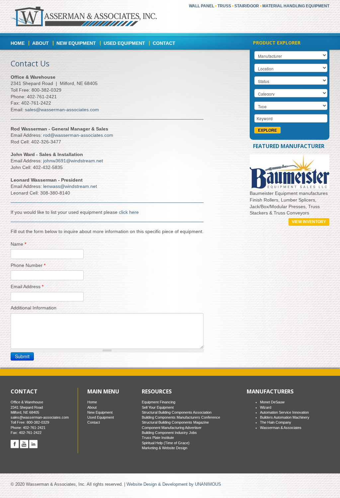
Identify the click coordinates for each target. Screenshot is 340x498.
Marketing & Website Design (164, 448)
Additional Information (33, 307)
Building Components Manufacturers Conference (181, 417)
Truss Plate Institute (158, 438)
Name (18, 244)
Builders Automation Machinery (284, 417)
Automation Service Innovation (284, 412)
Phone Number (28, 265)
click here (129, 212)
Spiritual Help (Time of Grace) (166, 443)
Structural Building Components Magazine (175, 422)
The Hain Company (275, 422)
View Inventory (309, 221)
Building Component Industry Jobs (169, 433)
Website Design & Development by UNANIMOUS (174, 484)
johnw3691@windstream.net (73, 160)
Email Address (27, 286)
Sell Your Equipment (158, 407)
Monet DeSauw (272, 402)
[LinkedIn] (33, 444)
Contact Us (30, 63)
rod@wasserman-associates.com (78, 135)
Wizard (265, 407)
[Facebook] (15, 444)
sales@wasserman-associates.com (62, 109)
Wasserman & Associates (280, 428)
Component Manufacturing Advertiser (172, 428)
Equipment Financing (158, 402)
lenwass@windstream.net (70, 186)
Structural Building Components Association (177, 412)
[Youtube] (24, 444)
